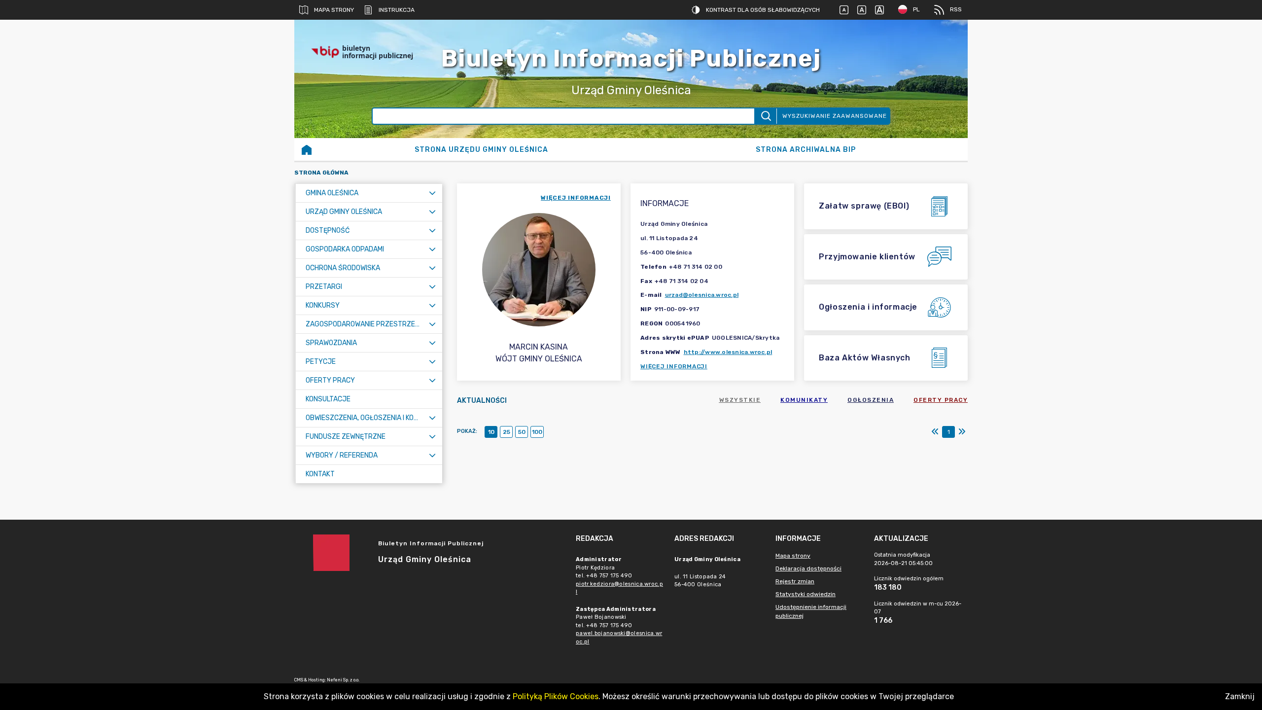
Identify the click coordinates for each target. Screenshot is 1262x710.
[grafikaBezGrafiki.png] (938, 52)
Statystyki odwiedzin (805, 594)
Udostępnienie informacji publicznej (810, 611)
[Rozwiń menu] (432, 193)
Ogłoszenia (870, 399)
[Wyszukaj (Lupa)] (765, 116)
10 (491, 431)
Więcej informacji (673, 366)
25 (506, 431)
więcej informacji (576, 197)
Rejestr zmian (794, 581)
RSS (956, 9)
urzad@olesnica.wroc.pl (702, 294)
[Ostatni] (962, 432)
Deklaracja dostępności (808, 568)
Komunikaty (804, 399)
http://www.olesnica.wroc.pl (728, 352)
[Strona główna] (306, 149)
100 (537, 431)
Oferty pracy (940, 399)
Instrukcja (397, 9)
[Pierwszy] (935, 432)
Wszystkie (740, 399)
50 (522, 431)
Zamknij (1240, 696)
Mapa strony (334, 9)
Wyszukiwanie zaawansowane (834, 115)
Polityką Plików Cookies (555, 696)
